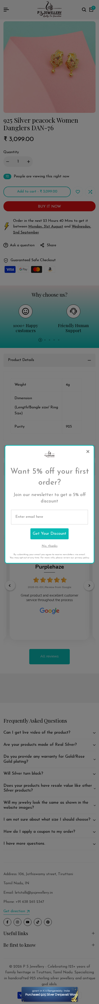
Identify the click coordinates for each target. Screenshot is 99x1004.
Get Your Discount (49, 534)
